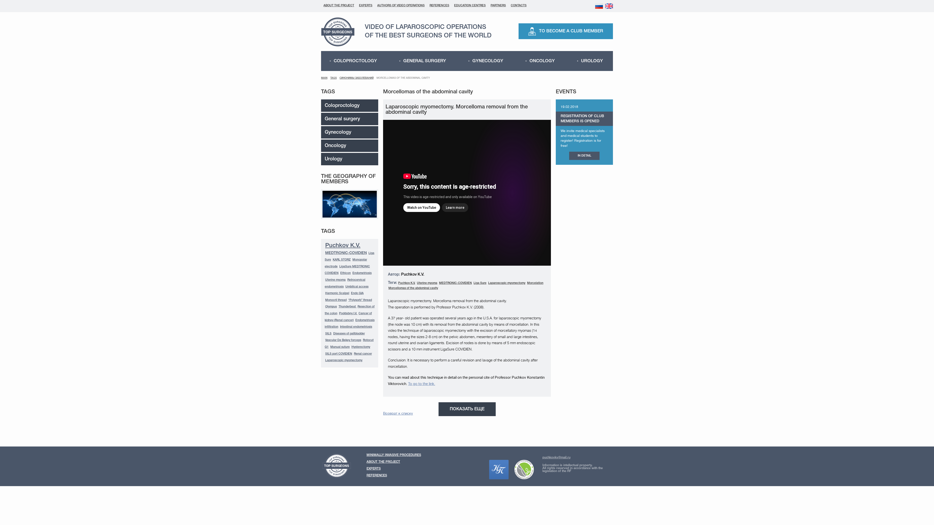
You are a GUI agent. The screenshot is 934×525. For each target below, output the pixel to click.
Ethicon (345, 273)
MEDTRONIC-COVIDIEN (346, 253)
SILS (328, 333)
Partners (498, 5)
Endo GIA (357, 293)
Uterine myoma (335, 280)
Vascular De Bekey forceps (343, 340)
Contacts (519, 5)
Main (324, 78)
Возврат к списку (398, 413)
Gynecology (487, 61)
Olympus (331, 306)
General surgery (424, 61)
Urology (592, 61)
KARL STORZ (342, 259)
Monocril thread (336, 300)
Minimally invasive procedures (394, 455)
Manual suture (340, 347)
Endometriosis (362, 273)
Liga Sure (480, 283)
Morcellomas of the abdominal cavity (413, 288)
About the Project (338, 5)
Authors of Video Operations (401, 5)
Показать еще (467, 409)
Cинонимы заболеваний (357, 78)
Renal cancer (363, 353)
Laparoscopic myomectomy (343, 360)
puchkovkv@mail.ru (556, 457)
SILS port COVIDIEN (338, 353)
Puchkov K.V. (342, 245)
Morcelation (535, 283)
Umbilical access (356, 286)
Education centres (470, 5)
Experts (365, 5)
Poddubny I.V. (348, 313)
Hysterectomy (360, 347)
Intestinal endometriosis (356, 326)
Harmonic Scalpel (337, 293)
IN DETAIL (584, 155)
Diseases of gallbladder (349, 333)
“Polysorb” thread (360, 300)
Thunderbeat (348, 306)
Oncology (542, 61)
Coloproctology (355, 61)
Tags (333, 78)
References (439, 5)
